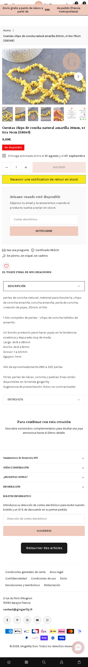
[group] (44, 76)
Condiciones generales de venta (25, 572)
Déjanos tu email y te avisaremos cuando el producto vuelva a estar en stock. (40, 205)
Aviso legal (56, 572)
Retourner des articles (44, 548)
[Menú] (26, 662)
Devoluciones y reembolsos (22, 585)
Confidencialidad (16, 578)
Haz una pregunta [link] (18, 250)
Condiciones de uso (43, 578)
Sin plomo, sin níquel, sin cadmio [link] (27, 255)
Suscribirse (44, 530)
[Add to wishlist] (6, 266)
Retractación (52, 585)
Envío (63, 578)
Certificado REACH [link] (47, 250)
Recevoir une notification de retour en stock (44, 179)
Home (7, 30)
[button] (78, 76)
